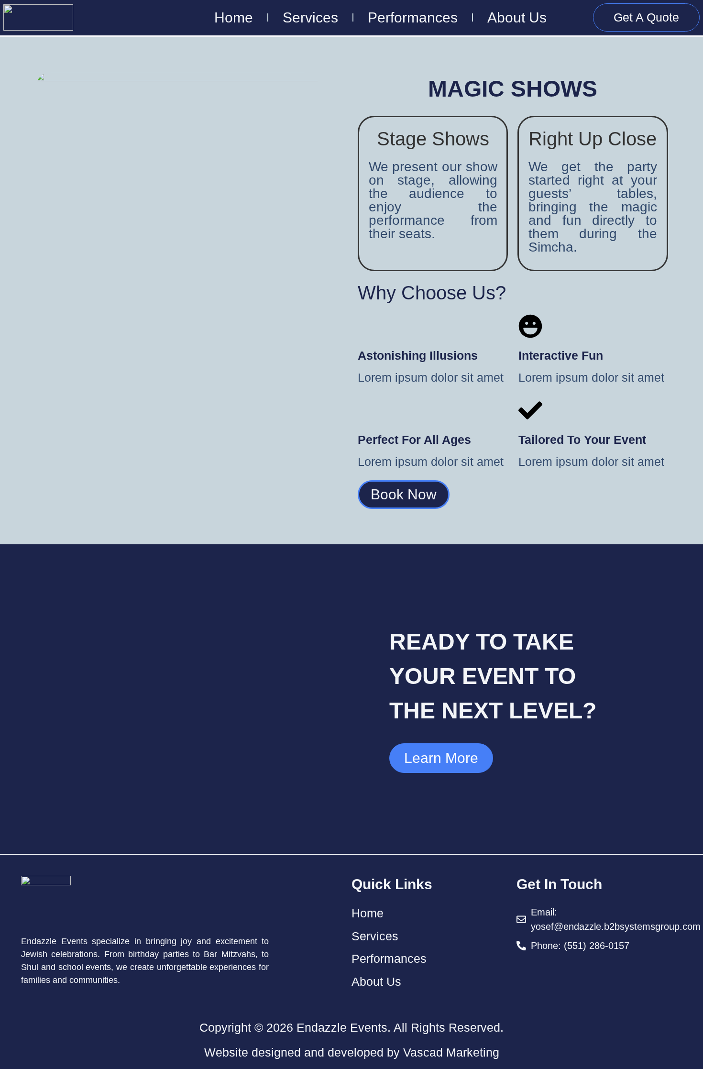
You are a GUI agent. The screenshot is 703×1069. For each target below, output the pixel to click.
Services (310, 17)
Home (233, 17)
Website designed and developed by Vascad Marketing (351, 1052)
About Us (517, 17)
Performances (413, 17)
